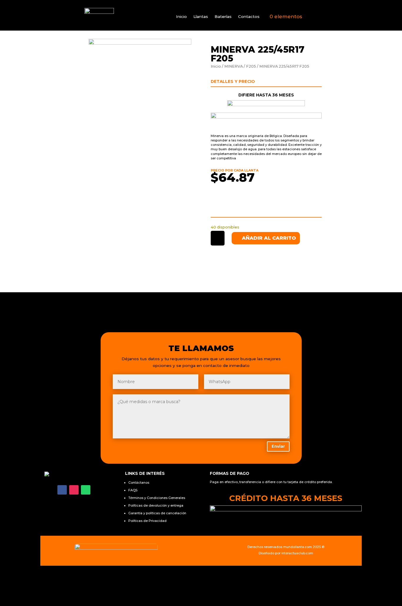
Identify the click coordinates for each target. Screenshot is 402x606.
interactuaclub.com (297, 553)
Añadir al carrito (269, 238)
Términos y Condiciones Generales (156, 498)
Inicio (181, 16)
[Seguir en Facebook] (62, 490)
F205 (251, 66)
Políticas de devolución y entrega (155, 505)
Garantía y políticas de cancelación (157, 513)
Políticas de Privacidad (147, 521)
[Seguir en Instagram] (74, 490)
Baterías (223, 16)
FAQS (132, 490)
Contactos (249, 16)
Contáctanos (138, 482)
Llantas (200, 16)
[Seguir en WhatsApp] (85, 490)
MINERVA (233, 66)
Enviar (278, 446)
